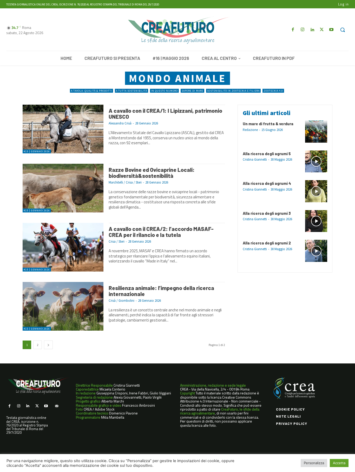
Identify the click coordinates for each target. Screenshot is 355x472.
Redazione (250, 130)
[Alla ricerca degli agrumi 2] (316, 251)
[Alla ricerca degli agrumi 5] (316, 161)
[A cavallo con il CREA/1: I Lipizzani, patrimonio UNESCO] (63, 129)
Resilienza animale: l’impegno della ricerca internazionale (161, 291)
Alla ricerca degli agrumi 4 (267, 183)
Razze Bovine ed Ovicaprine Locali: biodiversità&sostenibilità (152, 172)
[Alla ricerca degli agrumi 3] (316, 221)
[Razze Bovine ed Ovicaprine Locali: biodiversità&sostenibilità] (63, 188)
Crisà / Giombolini (121, 300)
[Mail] (56, 406)
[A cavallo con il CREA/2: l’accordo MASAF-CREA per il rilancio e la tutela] (63, 247)
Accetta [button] (339, 463)
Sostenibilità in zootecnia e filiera (233, 90)
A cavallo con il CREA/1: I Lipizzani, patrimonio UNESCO (165, 113)
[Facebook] (292, 29)
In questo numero (164, 90)
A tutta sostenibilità (131, 90)
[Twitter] (321, 29)
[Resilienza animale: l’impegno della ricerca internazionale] (63, 306)
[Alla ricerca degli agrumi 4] (316, 191)
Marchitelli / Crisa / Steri (125, 182)
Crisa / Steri (116, 241)
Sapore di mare (192, 90)
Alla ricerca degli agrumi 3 (267, 213)
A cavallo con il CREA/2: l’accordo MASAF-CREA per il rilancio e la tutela (161, 231)
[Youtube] (331, 29)
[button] (342, 29)
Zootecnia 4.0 (273, 90)
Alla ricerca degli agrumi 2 (267, 243)
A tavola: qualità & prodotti (91, 90)
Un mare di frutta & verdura (268, 123)
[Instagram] (302, 29)
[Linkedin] (311, 29)
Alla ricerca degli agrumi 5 (267, 153)
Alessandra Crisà (120, 123)
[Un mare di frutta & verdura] (316, 132)
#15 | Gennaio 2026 (37, 151)
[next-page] (48, 345)
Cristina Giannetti (255, 159)
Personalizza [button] (314, 463)
